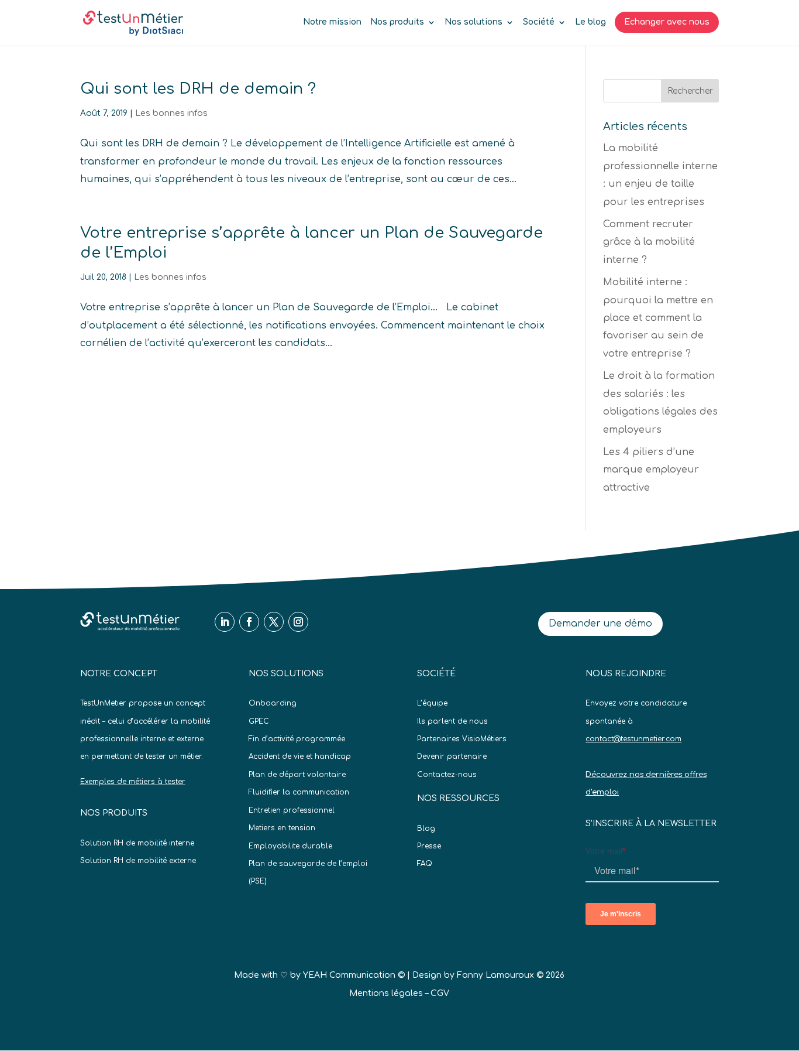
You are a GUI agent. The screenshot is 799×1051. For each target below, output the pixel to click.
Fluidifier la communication (299, 792)
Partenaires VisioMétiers (462, 739)
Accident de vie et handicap (300, 756)
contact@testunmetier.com (633, 739)
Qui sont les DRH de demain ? (198, 88)
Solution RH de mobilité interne (137, 843)
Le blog (590, 22)
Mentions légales (386, 993)
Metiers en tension (282, 828)
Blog (426, 828)
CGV (440, 993)
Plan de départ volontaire (297, 775)
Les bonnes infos (171, 113)
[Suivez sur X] (274, 622)
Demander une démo (600, 623)
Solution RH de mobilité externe (138, 861)
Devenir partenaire (452, 756)
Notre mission (332, 22)
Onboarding (273, 703)
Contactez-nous (447, 775)
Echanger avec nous (667, 22)
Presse (429, 846)
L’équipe (432, 703)
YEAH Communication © (354, 975)
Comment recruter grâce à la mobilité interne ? (649, 242)
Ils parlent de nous (452, 721)
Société (539, 22)
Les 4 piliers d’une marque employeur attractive (651, 470)
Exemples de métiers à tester (132, 782)
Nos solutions (473, 22)
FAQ (424, 864)
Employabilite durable (290, 846)
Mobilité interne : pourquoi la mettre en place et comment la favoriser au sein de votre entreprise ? (658, 318)
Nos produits (397, 22)
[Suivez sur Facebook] (249, 622)
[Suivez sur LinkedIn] (225, 622)
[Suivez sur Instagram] (298, 622)
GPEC (259, 721)
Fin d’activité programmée (297, 739)
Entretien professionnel (292, 810)
